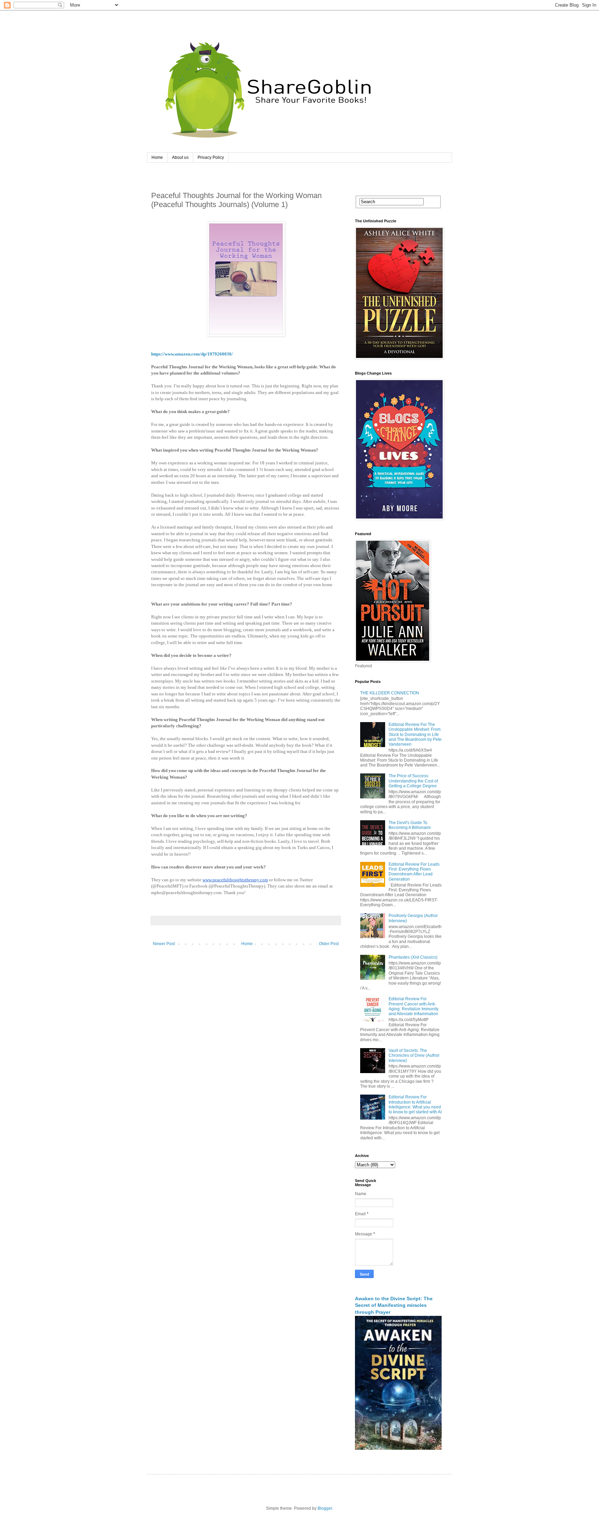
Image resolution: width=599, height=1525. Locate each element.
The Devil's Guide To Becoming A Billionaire (410, 825)
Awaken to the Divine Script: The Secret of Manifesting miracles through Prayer (394, 1305)
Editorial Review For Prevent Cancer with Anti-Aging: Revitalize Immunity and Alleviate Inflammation (414, 1006)
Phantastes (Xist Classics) (413, 957)
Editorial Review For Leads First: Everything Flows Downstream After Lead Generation (414, 872)
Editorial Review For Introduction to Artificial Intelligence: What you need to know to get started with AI (415, 1104)
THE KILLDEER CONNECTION (389, 693)
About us (180, 157)
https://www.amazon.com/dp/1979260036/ (192, 354)
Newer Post (164, 943)
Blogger (325, 1508)
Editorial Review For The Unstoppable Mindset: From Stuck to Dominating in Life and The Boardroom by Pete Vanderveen (415, 734)
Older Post (329, 943)
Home (157, 157)
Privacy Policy (211, 157)
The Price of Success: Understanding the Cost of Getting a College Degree (413, 780)
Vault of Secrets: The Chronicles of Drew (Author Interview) (414, 1055)
